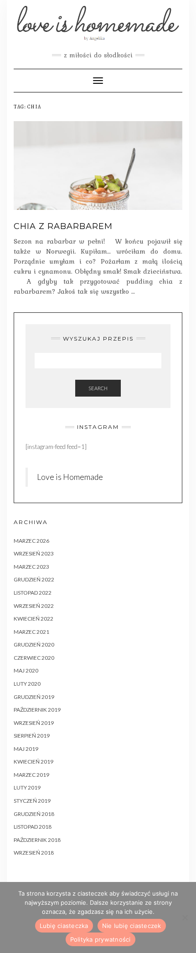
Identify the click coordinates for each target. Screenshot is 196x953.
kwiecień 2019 (33, 761)
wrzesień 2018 (34, 852)
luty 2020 (27, 683)
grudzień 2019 (34, 696)
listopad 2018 (33, 826)
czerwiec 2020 (34, 657)
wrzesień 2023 (34, 553)
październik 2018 (37, 839)
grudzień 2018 (34, 813)
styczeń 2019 (32, 800)
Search (98, 388)
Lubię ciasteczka (64, 925)
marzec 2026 (31, 540)
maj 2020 (26, 670)
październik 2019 (37, 709)
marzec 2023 (31, 566)
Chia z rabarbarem (63, 226)
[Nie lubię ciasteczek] (184, 917)
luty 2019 (27, 787)
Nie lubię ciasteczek (131, 925)
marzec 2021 (31, 631)
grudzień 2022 (34, 579)
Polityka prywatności (100, 939)
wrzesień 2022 (34, 605)
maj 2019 (26, 748)
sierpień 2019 (32, 735)
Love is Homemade (70, 477)
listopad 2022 (33, 592)
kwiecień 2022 (33, 618)
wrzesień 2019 (34, 722)
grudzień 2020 (34, 644)
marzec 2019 (31, 774)
